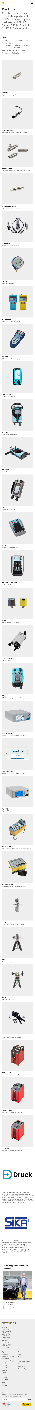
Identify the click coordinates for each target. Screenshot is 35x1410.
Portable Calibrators (23, 40)
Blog (19, 1356)
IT (9, 1379)
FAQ (19, 1359)
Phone (15, 1307)
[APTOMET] (3, 3)
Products (4, 1365)
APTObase (5, 1367)
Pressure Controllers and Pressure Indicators (17, 47)
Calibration (5, 1354)
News (19, 1354)
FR (7, 1379)
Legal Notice (21, 1366)
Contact (27, 1404)
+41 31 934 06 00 (6, 1336)
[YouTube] (6, 1385)
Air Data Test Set (8, 50)
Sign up (30, 1399)
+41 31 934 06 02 (6, 1347)
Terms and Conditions (24, 1361)
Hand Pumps (20, 50)
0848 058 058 (6, 1334)
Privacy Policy (22, 1369)
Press (19, 1364)
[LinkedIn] (3, 1385)
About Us (4, 1370)
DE (2, 1379)
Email (6, 1307)
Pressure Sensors (8, 43)
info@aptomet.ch (6, 1337)
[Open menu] (32, 3)
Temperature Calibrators (11, 53)
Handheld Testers (8, 40)
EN (5, 1379)
